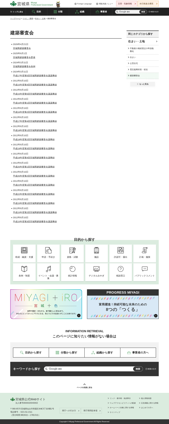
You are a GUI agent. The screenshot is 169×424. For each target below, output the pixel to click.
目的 (38, 11)
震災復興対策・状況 (139, 69)
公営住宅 (134, 63)
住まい (133, 57)
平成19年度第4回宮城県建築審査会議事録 (34, 157)
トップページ (15, 19)
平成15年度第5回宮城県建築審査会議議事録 (35, 94)
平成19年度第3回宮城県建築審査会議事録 (34, 148)
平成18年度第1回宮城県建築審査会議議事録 (35, 130)
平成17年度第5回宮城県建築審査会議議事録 (35, 75)
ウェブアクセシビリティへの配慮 (123, 403)
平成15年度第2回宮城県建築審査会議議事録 (35, 212)
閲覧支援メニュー (106, 4)
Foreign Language (84, 4)
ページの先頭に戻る (84, 387)
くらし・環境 (28, 19)
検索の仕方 (155, 12)
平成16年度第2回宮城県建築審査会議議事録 (35, 112)
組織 (82, 11)
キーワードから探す (27, 368)
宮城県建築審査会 (22, 48)
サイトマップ (115, 412)
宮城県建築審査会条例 (24, 66)
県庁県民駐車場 (90, 411)
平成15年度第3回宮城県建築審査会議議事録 (35, 221)
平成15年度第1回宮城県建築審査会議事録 (34, 203)
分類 (60, 11)
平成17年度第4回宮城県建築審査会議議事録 (35, 121)
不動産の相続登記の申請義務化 (142, 49)
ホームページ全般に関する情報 (122, 408)
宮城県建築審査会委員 (24, 57)
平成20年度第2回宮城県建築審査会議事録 (34, 176)
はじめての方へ (147, 408)
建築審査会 (135, 76)
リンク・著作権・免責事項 (120, 398)
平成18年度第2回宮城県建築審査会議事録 (34, 139)
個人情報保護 (146, 398)
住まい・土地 (40, 19)
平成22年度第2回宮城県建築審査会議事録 (34, 194)
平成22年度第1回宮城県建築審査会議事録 (34, 185)
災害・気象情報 (125, 4)
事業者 (103, 11)
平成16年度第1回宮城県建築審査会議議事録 (35, 103)
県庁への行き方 (69, 411)
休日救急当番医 (146, 4)
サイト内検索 (117, 12)
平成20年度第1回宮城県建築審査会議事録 (34, 167)
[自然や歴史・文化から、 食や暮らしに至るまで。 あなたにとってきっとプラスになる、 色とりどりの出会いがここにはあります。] (46, 312)
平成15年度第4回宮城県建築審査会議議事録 (35, 85)
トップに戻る (18, 12)
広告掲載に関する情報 (149, 403)
